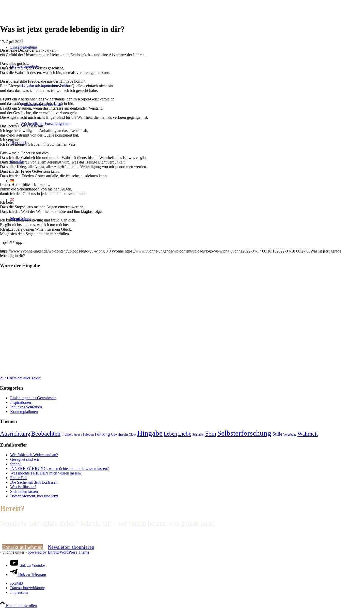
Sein (210, 433)
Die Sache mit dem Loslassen (33, 482)
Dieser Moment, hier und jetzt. (34, 496)
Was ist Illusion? (23, 487)
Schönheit (198, 434)
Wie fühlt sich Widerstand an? (34, 455)
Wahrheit (307, 434)
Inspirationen (20, 402)
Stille (277, 434)
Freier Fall (18, 478)
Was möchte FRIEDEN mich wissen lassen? (46, 473)
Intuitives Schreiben (26, 407)
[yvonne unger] (38, 24)
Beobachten (45, 433)
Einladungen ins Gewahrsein (33, 398)
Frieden (88, 434)
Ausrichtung (15, 433)
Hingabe (150, 433)
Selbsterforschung (244, 433)
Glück (132, 434)
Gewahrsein (119, 434)
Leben (170, 434)
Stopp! (15, 464)
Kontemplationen (24, 411)
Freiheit (67, 434)
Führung (102, 434)
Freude (78, 434)
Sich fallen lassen (24, 491)
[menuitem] (178, 583)
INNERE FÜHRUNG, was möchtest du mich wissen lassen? (59, 468)
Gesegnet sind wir (24, 459)
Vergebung (289, 434)
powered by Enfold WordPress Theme (58, 552)
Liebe (184, 434)
